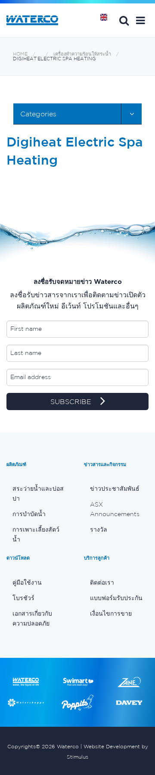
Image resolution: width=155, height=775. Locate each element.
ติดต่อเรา (102, 582)
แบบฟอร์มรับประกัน (116, 597)
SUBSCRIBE (71, 401)
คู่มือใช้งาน (27, 582)
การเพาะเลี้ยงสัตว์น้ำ (35, 534)
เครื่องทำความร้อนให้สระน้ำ (82, 54)
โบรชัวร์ (23, 597)
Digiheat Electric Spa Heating (54, 58)
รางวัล (98, 529)
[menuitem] (38, 493)
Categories (38, 114)
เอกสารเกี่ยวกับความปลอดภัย (32, 618)
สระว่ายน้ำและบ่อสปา (38, 493)
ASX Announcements (115, 509)
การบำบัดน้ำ (29, 513)
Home (106, 20)
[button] (141, 20)
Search (124, 20)
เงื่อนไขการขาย (111, 613)
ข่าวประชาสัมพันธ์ (115, 488)
